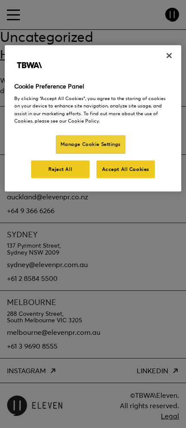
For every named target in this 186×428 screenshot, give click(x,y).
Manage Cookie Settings (91, 144)
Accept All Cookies (125, 169)
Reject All (60, 169)
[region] (93, 118)
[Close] (169, 55)
